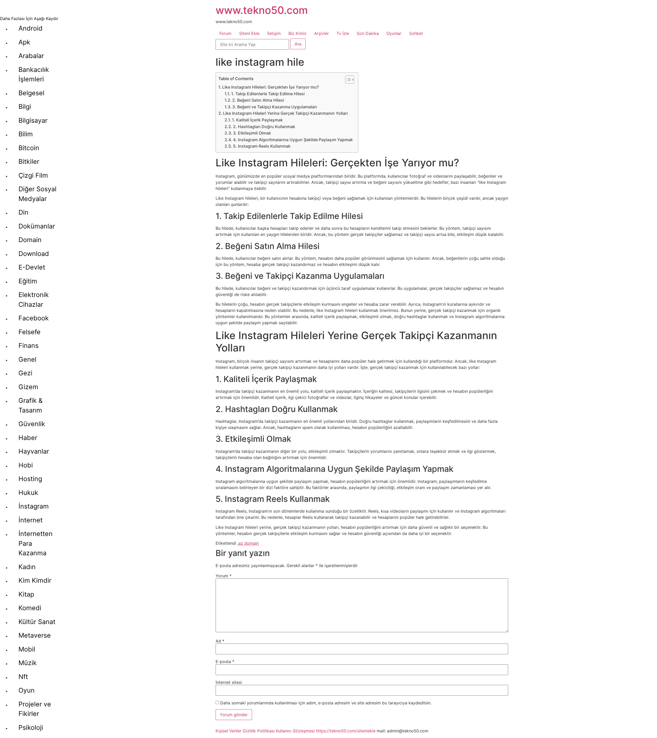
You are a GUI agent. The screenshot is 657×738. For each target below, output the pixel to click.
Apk (24, 42)
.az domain (248, 543)
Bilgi (24, 106)
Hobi (25, 465)
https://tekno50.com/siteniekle (345, 730)
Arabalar (31, 56)
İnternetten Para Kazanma (35, 543)
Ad (220, 641)
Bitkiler (28, 161)
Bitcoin (28, 148)
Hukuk (28, 492)
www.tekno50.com (262, 10)
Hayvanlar (33, 451)
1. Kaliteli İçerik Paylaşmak (257, 119)
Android (30, 28)
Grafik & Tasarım (30, 405)
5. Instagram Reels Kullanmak (262, 146)
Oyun (26, 690)
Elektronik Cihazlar (33, 299)
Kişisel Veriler (228, 730)
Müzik (27, 663)
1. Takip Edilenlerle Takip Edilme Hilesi (268, 93)
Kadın (27, 567)
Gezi (25, 373)
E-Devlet (31, 267)
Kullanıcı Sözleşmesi (295, 730)
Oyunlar (394, 33)
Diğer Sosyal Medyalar (37, 194)
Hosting (30, 479)
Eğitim (27, 281)
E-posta (225, 661)
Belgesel (31, 93)
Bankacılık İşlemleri (33, 74)
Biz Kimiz (297, 33)
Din (23, 212)
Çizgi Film (33, 175)
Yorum (223, 576)
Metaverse (34, 635)
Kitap (26, 594)
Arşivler (321, 33)
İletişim (274, 33)
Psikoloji (30, 727)
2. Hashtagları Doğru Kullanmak (264, 126)
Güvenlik (31, 424)
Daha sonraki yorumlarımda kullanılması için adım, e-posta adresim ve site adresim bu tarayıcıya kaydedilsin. (325, 703)
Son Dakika (368, 33)
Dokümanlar (36, 226)
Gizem (28, 387)
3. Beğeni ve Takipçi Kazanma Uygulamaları (274, 106)
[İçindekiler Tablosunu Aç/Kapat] (347, 79)
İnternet (30, 520)
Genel (27, 359)
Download (33, 253)
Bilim (25, 134)
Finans (28, 345)
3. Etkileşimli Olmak (252, 133)
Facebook (33, 318)
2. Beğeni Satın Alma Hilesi (258, 100)
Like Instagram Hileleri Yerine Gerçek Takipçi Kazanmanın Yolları (285, 113)
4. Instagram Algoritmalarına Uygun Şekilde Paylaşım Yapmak (293, 139)
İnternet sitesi (229, 682)
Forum (225, 33)
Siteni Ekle (249, 33)
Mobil (26, 649)
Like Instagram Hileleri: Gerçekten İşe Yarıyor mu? (270, 87)
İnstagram (33, 506)
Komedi (29, 608)
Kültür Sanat (36, 622)
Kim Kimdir (34, 580)
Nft (23, 677)
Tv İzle (342, 33)
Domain (30, 240)
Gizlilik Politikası (259, 730)
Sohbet (416, 33)
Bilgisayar (32, 120)
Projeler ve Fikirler (34, 709)
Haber (27, 438)
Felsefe (29, 332)
